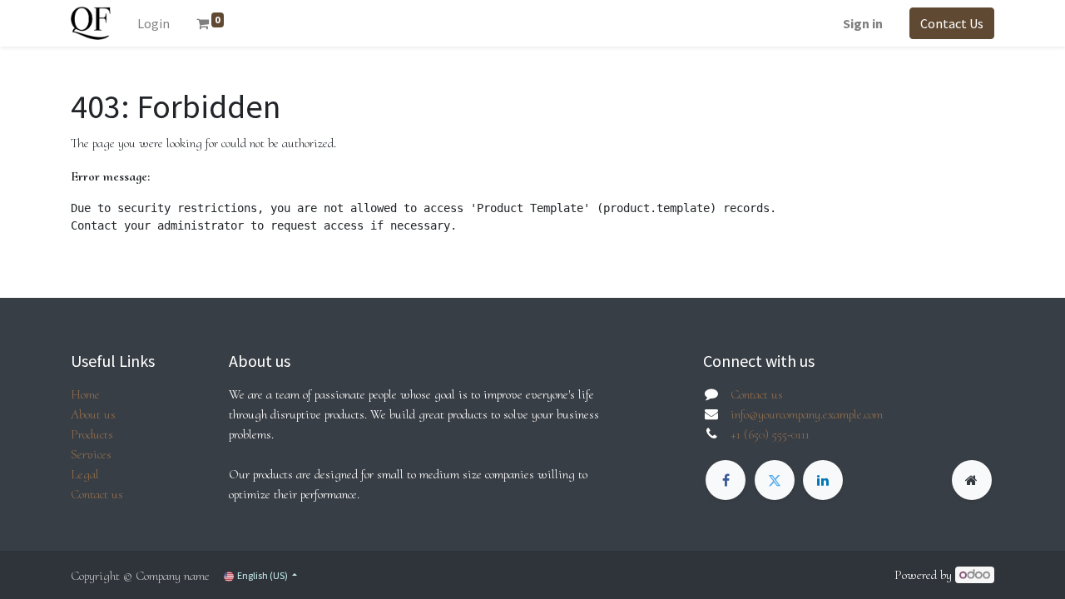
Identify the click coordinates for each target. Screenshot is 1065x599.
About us (93, 414)
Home (85, 394)
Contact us (97, 494)
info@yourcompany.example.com (807, 414)
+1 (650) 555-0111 (770, 434)
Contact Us (951, 23)
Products (92, 434)
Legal (85, 474)
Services (91, 454)
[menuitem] (153, 23)
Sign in (863, 23)
